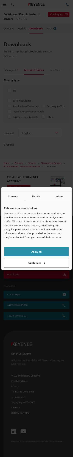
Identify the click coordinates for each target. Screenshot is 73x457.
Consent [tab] (13, 196)
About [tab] (60, 196)
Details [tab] (36, 196)
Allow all (36, 251)
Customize (34, 262)
